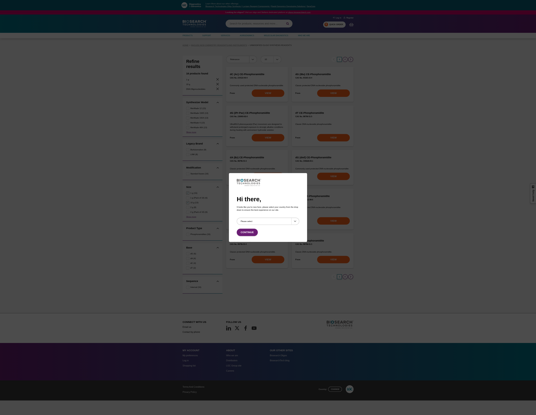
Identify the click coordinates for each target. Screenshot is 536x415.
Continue (247, 232)
